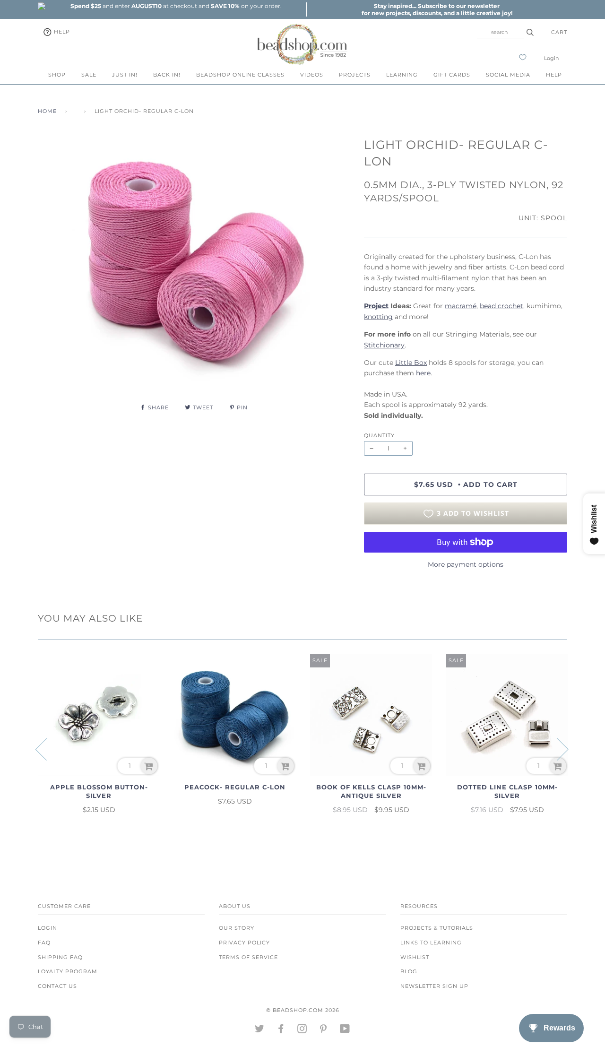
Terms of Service (248, 957)
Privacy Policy (244, 942)
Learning (402, 74)
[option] (175, 5)
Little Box (411, 362)
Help (61, 31)
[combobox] (500, 32)
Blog (408, 971)
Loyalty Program (67, 971)
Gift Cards (451, 74)
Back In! (167, 74)
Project (376, 306)
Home (47, 111)
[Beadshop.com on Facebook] (281, 1030)
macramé (460, 306)
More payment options (465, 564)
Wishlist (414, 957)
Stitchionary (384, 345)
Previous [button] (47, 748)
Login (551, 58)
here (423, 373)
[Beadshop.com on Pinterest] (323, 1030)
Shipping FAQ (60, 957)
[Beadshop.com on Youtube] (345, 1030)
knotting (378, 316)
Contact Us (57, 986)
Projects (355, 74)
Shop (57, 74)
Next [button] (557, 748)
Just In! (125, 74)
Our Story (236, 928)
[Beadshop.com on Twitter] (260, 1030)
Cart (559, 32)
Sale (88, 74)
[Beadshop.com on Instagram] (302, 1030)
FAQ (44, 942)
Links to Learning (431, 942)
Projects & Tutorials (436, 928)
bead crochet (501, 306)
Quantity (379, 435)
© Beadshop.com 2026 (302, 1010)
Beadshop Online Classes (240, 74)
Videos (311, 74)
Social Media (508, 74)
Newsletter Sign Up (434, 986)
